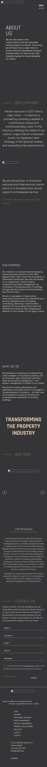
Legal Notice (29, 666)
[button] (4, 492)
